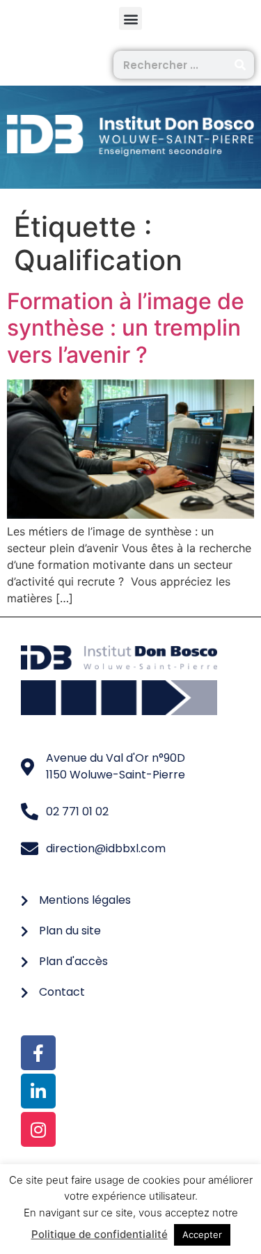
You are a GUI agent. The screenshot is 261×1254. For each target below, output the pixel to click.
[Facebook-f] (38, 1052)
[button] (130, 18)
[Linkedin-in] (38, 1091)
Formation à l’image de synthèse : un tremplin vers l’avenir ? (125, 328)
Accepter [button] (202, 1234)
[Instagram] (38, 1129)
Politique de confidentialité (99, 1234)
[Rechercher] (240, 65)
